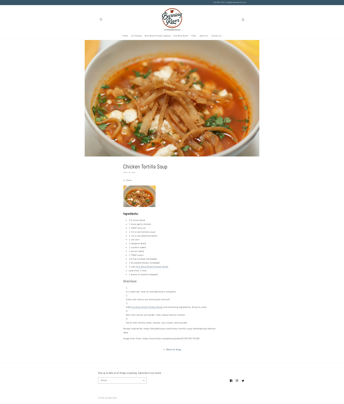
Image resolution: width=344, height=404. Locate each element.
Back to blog (173, 349)
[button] (101, 19)
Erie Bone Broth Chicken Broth (147, 307)
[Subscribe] (143, 380)
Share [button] (129, 180)
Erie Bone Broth (111, 398)
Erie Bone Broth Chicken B (152, 266)
